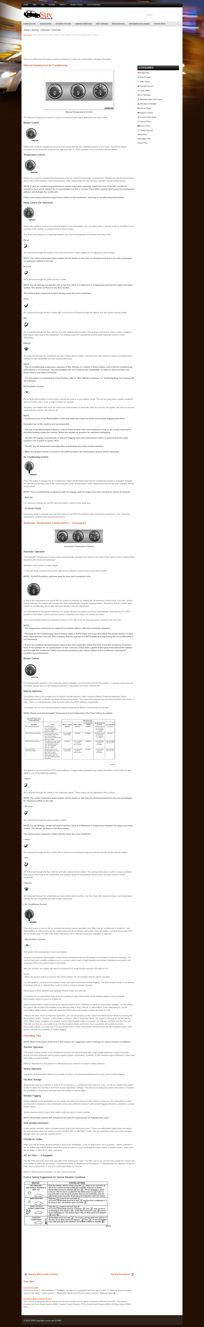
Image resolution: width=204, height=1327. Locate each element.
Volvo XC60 (144, 126)
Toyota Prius (142, 143)
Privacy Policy (76, 5)
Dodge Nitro (45, 24)
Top (42, 5)
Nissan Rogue (118, 24)
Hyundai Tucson (63, 24)
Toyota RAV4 (159, 24)
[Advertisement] (79, 46)
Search (63, 5)
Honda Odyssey (146, 130)
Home (26, 5)
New (34, 5)
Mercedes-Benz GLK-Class (151, 99)
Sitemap (52, 5)
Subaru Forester (83, 24)
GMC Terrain (102, 24)
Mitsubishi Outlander (139, 24)
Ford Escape (30, 24)
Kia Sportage (145, 95)
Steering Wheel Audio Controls (43, 1274)
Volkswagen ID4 (143, 139)
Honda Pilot (142, 135)
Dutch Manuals (93, 5)
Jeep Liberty (28, 35)
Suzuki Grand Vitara (148, 117)
